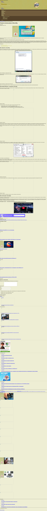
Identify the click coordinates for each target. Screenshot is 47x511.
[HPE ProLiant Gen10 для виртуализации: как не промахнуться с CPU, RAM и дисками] (5, 312)
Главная (1, 21)
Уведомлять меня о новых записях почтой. (6, 293)
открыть (27, 391)
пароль (30, 391)
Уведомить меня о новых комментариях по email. (7, 292)
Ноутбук (2, 12)
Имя (0, 287)
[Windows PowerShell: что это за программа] (6, 228)
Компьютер (3, 11)
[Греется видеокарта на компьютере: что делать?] (6, 450)
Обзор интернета (5, 18)
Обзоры (2, 15)
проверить (35, 391)
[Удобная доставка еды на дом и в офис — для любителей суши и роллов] (6, 414)
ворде (10, 391)
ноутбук (22, 391)
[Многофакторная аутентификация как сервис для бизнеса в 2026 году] (5, 325)
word (5, 391)
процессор (39, 391)
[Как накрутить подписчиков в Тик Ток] (6, 428)
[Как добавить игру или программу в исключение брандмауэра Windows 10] (6, 470)
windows (3, 391)
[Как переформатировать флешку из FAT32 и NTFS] (6, 275)
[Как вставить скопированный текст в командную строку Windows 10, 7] (6, 266)
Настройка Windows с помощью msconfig (6, 45)
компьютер (19, 391)
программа (37, 391)
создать (41, 391)
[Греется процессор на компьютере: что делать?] (6, 399)
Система (2, 14)
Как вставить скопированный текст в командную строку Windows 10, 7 (11, 267)
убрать (44, 391)
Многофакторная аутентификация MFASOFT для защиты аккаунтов (10, 332)
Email (1, 288)
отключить (25, 391)
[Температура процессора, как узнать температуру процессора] (6, 498)
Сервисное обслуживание (6, 16)
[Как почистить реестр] (6, 247)
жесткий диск (15, 391)
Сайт (0, 289)
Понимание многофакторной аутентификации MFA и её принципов (10, 319)
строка (43, 391)
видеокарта (8, 391)
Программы (3, 13)
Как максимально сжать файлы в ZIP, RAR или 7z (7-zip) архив (10, 239)
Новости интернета (5, 17)
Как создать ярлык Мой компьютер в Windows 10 (8, 258)
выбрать (12, 391)
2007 (0, 391)
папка (29, 391)
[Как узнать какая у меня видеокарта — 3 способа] (6, 421)
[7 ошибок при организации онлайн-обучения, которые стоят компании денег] (5, 338)
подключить (32, 391)
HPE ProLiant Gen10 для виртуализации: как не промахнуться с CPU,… (10, 313)
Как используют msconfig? (4, 46)
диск (13, 391)
